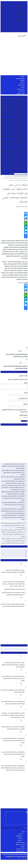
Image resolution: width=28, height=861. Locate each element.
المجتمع (22, 80)
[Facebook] (14, 213)
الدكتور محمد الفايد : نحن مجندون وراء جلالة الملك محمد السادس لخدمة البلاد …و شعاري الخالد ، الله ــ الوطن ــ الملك (13, 584)
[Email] (14, 220)
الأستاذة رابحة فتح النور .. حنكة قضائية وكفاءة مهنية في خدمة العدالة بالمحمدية (13, 493)
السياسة (22, 83)
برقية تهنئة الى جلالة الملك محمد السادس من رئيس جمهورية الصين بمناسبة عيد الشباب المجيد (13, 504)
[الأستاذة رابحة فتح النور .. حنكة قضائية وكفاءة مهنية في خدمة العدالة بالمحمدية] (19, 723)
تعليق (25, 383)
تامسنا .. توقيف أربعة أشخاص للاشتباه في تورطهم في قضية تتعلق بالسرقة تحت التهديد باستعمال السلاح (13, 466)
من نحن (20, 4)
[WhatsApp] (14, 223)
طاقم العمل (19, 6)
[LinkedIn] (14, 226)
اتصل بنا (20, 11)
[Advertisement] (14, 58)
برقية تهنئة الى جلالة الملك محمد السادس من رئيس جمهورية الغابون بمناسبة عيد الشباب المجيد (13, 498)
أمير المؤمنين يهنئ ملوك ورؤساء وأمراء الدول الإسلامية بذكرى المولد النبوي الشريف (13, 482)
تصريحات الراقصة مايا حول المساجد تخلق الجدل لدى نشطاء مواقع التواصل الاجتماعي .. (13, 593)
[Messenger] (14, 233)
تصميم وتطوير (20, 856)
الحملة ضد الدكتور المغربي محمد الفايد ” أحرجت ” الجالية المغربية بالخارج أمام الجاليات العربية (13, 605)
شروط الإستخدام (20, 13)
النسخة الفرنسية (20, 19)
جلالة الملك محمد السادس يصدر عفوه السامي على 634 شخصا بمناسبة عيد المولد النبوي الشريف (13, 472)
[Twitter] (14, 217)
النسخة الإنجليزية (20, 21)
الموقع (25, 404)
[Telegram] (14, 230)
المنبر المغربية (23, 206)
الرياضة (23, 87)
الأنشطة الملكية (20, 78)
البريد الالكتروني (23, 398)
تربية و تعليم (21, 85)
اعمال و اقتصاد (21, 93)
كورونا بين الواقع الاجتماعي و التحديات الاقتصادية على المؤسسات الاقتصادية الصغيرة (13, 571)
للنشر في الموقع (20, 15)
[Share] (14, 236)
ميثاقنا (20, 9)
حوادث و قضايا (21, 89)
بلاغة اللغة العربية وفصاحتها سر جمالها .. (14, 589)
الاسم (25, 393)
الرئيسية (22, 76)
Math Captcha (23, 415)
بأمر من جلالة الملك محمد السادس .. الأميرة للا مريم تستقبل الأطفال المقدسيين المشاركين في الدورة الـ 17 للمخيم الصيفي (13, 487)
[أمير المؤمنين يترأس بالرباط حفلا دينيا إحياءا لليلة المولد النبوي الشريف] (19, 687)
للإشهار (23, 17)
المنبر (23, 2)
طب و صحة (22, 91)
